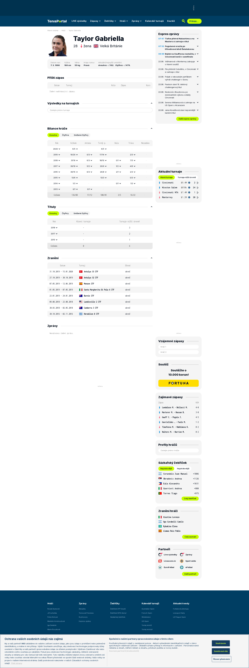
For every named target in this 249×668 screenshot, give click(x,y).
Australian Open (148, 609)
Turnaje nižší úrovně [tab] (187, 177)
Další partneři (190, 574)
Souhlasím (221, 643)
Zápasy (94, 21)
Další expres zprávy (187, 119)
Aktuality (82, 609)
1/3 (74, 183)
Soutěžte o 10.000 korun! (178, 372)
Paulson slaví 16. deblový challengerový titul (176, 85)
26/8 (102, 172)
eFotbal (189, 567)
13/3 (102, 177)
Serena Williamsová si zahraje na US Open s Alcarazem (180, 104)
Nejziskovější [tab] (166, 468)
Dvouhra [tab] (53, 135)
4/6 (131, 166)
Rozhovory (83, 617)
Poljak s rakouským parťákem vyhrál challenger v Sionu (178, 78)
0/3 (88, 154)
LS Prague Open (179, 617)
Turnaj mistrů (147, 625)
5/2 (88, 166)
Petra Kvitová (52, 617)
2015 (55, 177)
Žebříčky (109, 21)
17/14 (102, 154)
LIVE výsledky (79, 21)
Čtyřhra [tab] (65, 135)
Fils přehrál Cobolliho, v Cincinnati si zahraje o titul (180, 70)
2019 (55, 154)
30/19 (72, 166)
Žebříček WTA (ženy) (118, 613)
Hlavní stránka (52, 31)
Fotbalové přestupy (181, 609)
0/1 (117, 160)
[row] (100, 149)
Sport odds (190, 561)
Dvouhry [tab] (53, 213)
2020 (55, 149)
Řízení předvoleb (221, 659)
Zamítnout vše (221, 651)
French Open (147, 613)
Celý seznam (190, 537)
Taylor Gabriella (75, 31)
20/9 (102, 166)
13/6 (73, 177)
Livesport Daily (179, 613)
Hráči (123, 21)
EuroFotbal (169, 567)
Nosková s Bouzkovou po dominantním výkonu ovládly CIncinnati (177, 95)
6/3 (88, 160)
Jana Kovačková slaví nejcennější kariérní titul (180, 111)
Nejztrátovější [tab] (183, 468)
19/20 (72, 154)
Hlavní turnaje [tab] (166, 177)
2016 (55, 172)
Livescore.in (170, 561)
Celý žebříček (190, 498)
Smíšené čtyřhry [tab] (81, 135)
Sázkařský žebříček (117, 617)
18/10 (102, 160)
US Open (145, 621)
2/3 (131, 154)
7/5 (131, 160)
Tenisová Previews (86, 613)
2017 (55, 166)
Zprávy (135, 21)
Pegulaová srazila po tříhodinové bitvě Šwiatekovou (179, 47)
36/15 (72, 172)
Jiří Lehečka (52, 613)
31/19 (73, 160)
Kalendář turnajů (154, 21)
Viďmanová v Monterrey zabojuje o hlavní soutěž (180, 62)
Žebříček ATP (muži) (118, 609)
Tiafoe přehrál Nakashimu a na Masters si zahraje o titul (179, 40)
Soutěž (171, 21)
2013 (55, 189)
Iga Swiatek (51, 625)
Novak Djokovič (53, 609)
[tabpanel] (100, 169)
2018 (55, 160)
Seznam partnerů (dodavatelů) (124, 651)
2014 (55, 183)
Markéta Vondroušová (56, 621)
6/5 (73, 149)
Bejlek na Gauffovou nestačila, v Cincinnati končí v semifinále (180, 55)
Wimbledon (146, 617)
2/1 (117, 172)
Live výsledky (170, 554)
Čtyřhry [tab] (65, 213)
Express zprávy (85, 621)
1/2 (117, 166)
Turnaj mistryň (147, 629)
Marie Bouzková (53, 629)
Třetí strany (16, 663)
